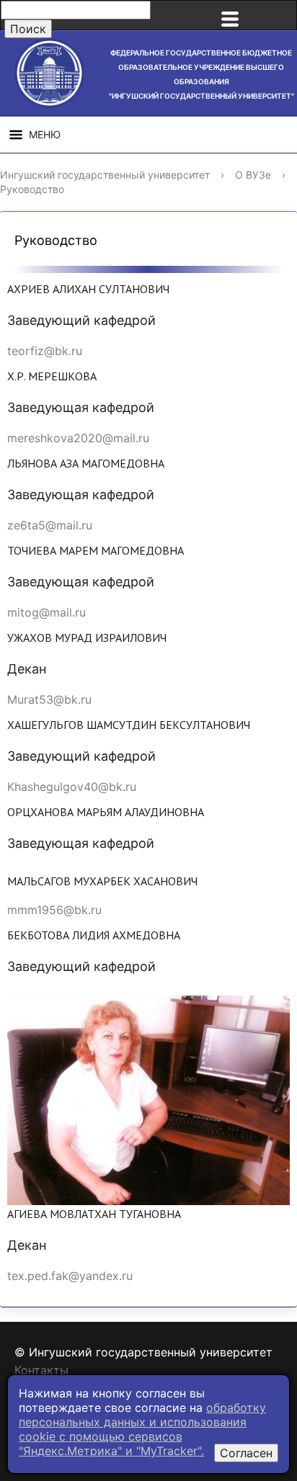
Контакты (41, 1370)
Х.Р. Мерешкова (52, 376)
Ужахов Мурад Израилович (87, 637)
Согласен (246, 1453)
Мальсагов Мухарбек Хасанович (102, 881)
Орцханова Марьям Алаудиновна (105, 812)
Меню (45, 134)
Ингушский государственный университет (105, 175)
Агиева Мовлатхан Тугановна (94, 1214)
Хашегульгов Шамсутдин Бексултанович (128, 724)
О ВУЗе (253, 175)
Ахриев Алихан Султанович (88, 289)
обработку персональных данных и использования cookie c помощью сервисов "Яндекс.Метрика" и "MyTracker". (142, 1429)
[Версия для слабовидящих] (278, 15)
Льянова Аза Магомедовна (85, 463)
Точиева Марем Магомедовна (95, 550)
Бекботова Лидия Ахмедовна (93, 935)
